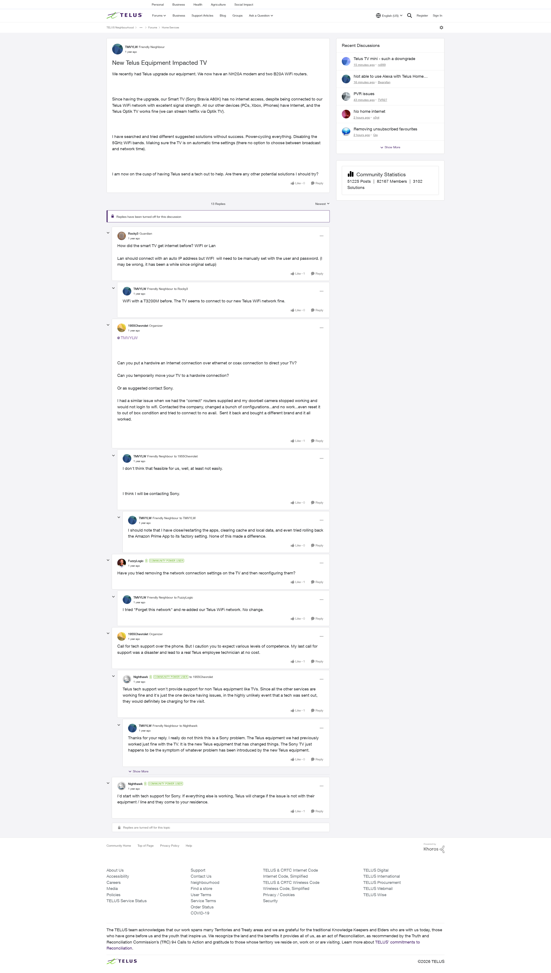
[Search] (409, 15)
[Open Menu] (441, 28)
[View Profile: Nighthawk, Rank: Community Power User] (127, 679)
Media (112, 888)
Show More (141, 771)
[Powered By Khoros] (434, 848)
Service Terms (203, 900)
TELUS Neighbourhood (120, 27)
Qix (375, 135)
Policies (114, 894)
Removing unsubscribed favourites (385, 129)
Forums (152, 27)
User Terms (201, 894)
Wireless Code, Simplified (286, 888)
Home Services (170, 27)
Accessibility (118, 876)
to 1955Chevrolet (186, 456)
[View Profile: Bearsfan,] (346, 79)
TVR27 (382, 100)
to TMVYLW (188, 518)
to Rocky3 (181, 289)
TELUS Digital (375, 870)
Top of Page (146, 845)
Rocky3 (133, 233)
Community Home (119, 845)
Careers (114, 882)
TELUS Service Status (127, 900)
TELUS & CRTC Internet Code (290, 870)
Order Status (202, 907)
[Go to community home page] (125, 15)
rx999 (382, 65)
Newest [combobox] (322, 204)
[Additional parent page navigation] (141, 28)
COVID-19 (200, 913)
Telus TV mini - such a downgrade (384, 58)
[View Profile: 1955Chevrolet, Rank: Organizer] (121, 327)
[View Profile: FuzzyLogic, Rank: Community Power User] (121, 563)
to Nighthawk (188, 725)
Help (189, 845)
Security (270, 900)
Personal (158, 4)
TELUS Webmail (378, 888)
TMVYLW (131, 47)
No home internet (369, 111)
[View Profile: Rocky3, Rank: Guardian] (121, 236)
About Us (115, 870)
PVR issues (364, 93)
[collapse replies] (108, 232)
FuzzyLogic (136, 561)
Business (178, 4)
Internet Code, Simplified (285, 876)
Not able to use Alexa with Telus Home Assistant (389, 76)
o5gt (376, 117)
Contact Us (201, 876)
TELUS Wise (374, 894)
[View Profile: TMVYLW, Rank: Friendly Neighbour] (117, 49)
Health (197, 4)
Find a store (201, 888)
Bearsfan (384, 82)
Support (198, 870)
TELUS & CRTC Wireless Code (291, 882)
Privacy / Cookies (279, 894)
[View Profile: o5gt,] (346, 114)
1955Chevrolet (138, 325)
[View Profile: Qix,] (346, 131)
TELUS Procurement (382, 882)
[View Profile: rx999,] (346, 61)
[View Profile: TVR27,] (346, 96)
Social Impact (243, 4)
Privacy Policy (169, 845)
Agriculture (218, 4)
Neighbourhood (205, 882)
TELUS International (381, 876)
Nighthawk (140, 677)
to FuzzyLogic (183, 597)
